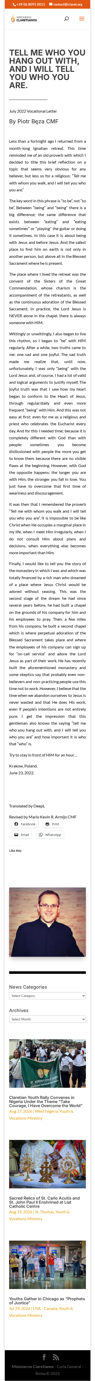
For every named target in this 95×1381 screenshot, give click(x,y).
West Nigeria (46, 1111)
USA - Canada (45, 1308)
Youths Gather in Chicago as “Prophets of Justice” (47, 1300)
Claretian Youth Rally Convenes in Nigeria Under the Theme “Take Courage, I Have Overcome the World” (46, 1101)
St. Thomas (44, 1211)
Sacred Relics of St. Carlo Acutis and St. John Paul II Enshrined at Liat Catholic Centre (44, 1202)
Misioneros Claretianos (33, 1366)
